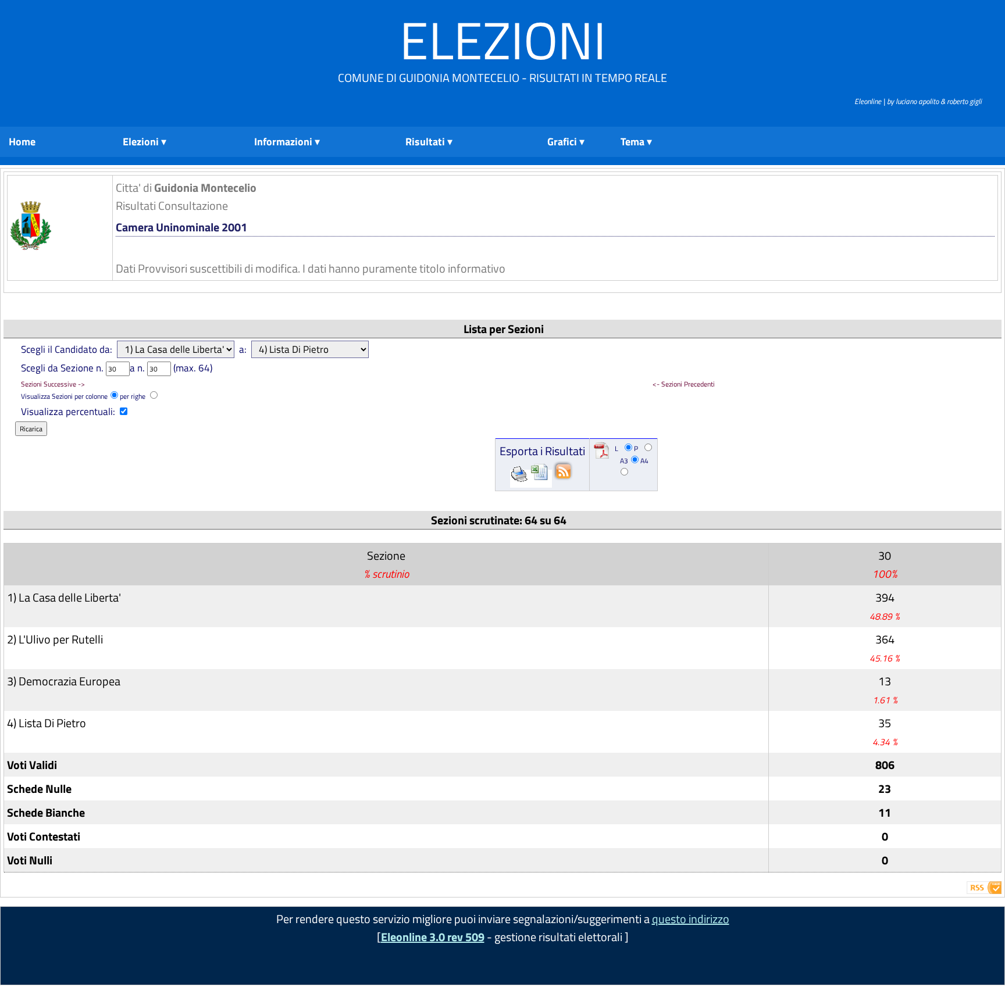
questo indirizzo (690, 919)
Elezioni (503, 40)
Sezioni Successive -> (53, 383)
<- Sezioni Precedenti (684, 383)
